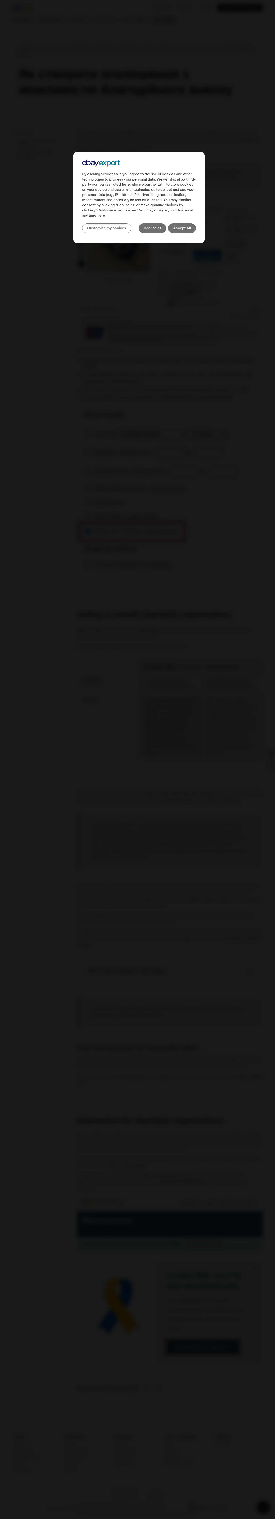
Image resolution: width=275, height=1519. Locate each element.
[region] (139, 197)
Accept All (182, 228)
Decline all (152, 228)
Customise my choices (106, 228)
